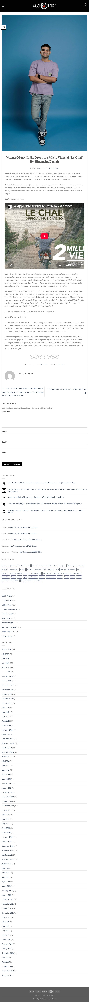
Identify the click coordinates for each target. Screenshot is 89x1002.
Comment (6, 412)
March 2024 (6, 779)
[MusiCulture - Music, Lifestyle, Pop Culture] (44, 6)
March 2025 (6, 725)
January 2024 (7, 788)
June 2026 (5, 659)
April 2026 (6, 667)
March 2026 (6, 672)
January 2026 (7, 681)
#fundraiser (71, 569)
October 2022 (7, 855)
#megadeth (76, 573)
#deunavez (38, 569)
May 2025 (5, 716)
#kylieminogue (36, 573)
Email (4, 442)
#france (63, 569)
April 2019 (6, 962)
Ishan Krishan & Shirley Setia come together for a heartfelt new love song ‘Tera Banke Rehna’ (42, 483)
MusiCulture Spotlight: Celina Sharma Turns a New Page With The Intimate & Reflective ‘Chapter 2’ (45, 504)
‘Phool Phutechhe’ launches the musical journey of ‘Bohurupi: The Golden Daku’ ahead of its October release (45, 511)
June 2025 (5, 712)
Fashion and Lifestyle (9, 609)
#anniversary (44, 566)
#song (73, 577)
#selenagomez (50, 577)
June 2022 (5, 873)
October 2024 (7, 748)
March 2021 (6, 940)
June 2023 (5, 819)
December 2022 (7, 846)
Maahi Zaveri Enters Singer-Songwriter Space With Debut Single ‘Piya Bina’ (36, 497)
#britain (81, 566)
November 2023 (8, 797)
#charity (5, 569)
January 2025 (7, 734)
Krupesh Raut (51, 999)
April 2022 (6, 882)
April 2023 (6, 828)
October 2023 (7, 801)
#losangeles (47, 573)
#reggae (41, 577)
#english (50, 569)
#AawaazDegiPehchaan (9, 566)
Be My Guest (7, 596)
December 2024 (7, 739)
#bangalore (62, 566)
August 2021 (6, 917)
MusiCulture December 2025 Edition (27, 540)
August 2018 (6, 975)
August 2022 (6, 864)
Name (4, 431)
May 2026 (5, 663)
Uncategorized (7, 636)
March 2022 (6, 886)
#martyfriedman (66, 573)
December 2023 (7, 792)
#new (19, 577)
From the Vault (7, 614)
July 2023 (5, 815)
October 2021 (7, 908)
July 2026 (5, 654)
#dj (45, 569)
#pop (25, 577)
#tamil (79, 577)
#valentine (29, 581)
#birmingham (72, 566)
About (37, 995)
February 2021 (7, 944)
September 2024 (8, 752)
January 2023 (7, 841)
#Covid (22, 569)
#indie (11, 573)
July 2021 (5, 922)
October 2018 (7, 966)
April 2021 (6, 935)
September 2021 (8, 913)
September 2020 (8, 953)
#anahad (34, 566)
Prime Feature (7, 632)
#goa (78, 569)
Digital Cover (7, 600)
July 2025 (5, 708)
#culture (29, 569)
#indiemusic (19, 573)
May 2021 (5, 931)
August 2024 (6, 757)
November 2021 (8, 904)
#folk (57, 569)
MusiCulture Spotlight (10, 627)
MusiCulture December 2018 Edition (23, 528)
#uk (22, 581)
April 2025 (6, 721)
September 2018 (8, 971)
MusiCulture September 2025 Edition (23, 546)
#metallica (5, 577)
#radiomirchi (33, 577)
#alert (28, 566)
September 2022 (8, 859)
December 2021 (7, 899)
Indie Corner (6, 618)
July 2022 (5, 868)
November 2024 (8, 743)
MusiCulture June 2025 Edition (30, 552)
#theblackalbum (7, 581)
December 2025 (7, 685)
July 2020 (5, 957)
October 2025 (7, 694)
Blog (44, 995)
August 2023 (6, 810)
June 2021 (5, 926)
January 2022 (7, 895)
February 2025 (7, 730)
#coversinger (14, 569)
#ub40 (17, 581)
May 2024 (5, 770)
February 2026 (7, 676)
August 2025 (6, 703)
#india (4, 573)
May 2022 (5, 877)
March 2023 (6, 833)
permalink (61, 365)
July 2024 (5, 761)
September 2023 (8, 806)
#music (13, 577)
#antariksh (53, 566)
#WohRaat (38, 581)
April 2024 (6, 774)
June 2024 (5, 766)
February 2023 (7, 837)
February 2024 (7, 783)
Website (4, 453)
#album (21, 566)
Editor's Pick (44, 154)
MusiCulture (54, 168)
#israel (27, 573)
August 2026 (6, 650)
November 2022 (8, 850)
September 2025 (8, 699)
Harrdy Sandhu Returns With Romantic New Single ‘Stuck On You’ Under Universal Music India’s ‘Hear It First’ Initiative (47, 490)
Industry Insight (7, 623)
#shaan (60, 577)
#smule (66, 577)
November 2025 (8, 690)
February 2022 (7, 891)
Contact (50, 995)
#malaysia (56, 573)
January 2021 (7, 949)
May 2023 (5, 824)
